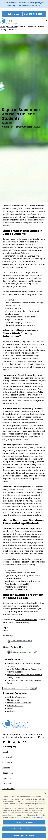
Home (2, 26)
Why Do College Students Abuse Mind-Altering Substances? (24, 670)
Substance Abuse (32, 127)
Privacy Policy (37, 817)
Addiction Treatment (12, 127)
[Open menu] (46, 21)
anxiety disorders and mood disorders (23, 535)
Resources (12, 26)
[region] (24, 815)
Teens (10, 708)
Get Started (13, 14)
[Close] (45, 793)
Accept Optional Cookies (24, 835)
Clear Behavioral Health (26, 619)
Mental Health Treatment (19, 702)
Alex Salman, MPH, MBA (21, 640)
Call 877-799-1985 (33, 14)
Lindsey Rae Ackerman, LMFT (24, 652)
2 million (20, 217)
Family (5, 630)
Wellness (11, 711)
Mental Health (13, 700)
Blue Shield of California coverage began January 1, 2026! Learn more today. (24, 4)
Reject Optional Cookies (24, 829)
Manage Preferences (24, 822)
